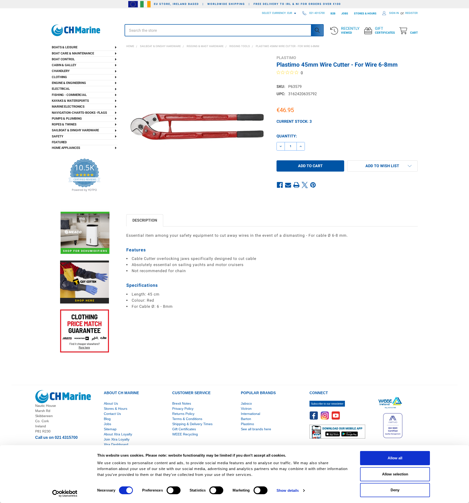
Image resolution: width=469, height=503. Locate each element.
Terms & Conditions (187, 419)
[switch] (174, 490)
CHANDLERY (61, 71)
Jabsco (246, 403)
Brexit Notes (181, 403)
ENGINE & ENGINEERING (69, 83)
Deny (395, 490)
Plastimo (247, 424)
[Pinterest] (313, 185)
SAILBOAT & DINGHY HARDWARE (75, 130)
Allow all (395, 458)
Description (144, 220)
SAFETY (57, 136)
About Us (111, 403)
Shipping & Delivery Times (192, 424)
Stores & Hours (115, 409)
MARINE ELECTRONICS (68, 106)
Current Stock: (294, 121)
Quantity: (287, 136)
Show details (288, 490)
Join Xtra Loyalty (116, 439)
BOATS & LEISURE (64, 47)
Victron (246, 409)
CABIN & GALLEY (64, 65)
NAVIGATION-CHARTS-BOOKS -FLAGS (79, 112)
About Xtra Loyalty (118, 434)
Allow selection (395, 474)
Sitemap (110, 429)
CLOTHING (59, 77)
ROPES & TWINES (64, 124)
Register (411, 13)
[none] (197, 126)
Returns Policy (183, 414)
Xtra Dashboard (116, 444)
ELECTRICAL (61, 89)
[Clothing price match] (84, 330)
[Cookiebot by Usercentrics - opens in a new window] (64, 493)
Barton (246, 419)
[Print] (296, 185)
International (250, 414)
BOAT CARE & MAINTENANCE (73, 53)
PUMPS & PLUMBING (67, 118)
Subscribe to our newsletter (327, 403)
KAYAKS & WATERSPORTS (70, 101)
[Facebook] (280, 185)
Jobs (107, 424)
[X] (304, 185)
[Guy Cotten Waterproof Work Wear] (84, 282)
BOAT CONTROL (63, 59)
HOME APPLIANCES (66, 148)
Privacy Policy (182, 409)
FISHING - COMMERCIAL (69, 95)
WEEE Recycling (185, 434)
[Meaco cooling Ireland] (85, 233)
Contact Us (112, 414)
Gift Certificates (184, 429)
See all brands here (256, 429)
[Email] (288, 185)
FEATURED (59, 142)
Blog (107, 419)
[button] (382, 166)
